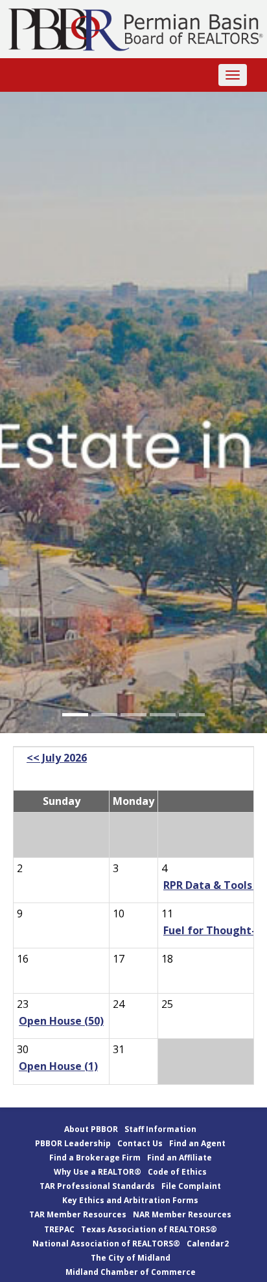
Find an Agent (197, 1143)
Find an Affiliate (179, 1157)
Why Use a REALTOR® (97, 1171)
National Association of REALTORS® (106, 1243)
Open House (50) (61, 1021)
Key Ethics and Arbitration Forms (130, 1200)
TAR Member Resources (77, 1214)
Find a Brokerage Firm (95, 1157)
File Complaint (191, 1186)
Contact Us (140, 1143)
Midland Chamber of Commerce (130, 1271)
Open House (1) (58, 1066)
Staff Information (160, 1129)
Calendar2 (208, 1243)
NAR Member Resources (182, 1214)
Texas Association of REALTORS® (149, 1229)
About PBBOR (91, 1129)
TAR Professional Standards (97, 1186)
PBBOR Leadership (73, 1143)
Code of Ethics (177, 1171)
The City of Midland (130, 1257)
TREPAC (59, 1229)
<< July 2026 (57, 758)
